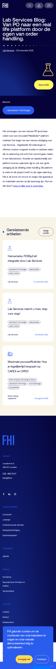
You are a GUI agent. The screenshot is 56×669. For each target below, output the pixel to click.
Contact (6, 456)
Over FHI (6, 604)
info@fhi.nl (7, 478)
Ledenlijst (6, 520)
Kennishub (7, 577)
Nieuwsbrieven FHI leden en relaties (14, 584)
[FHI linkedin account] (9, 494)
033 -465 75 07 (9, 474)
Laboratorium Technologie (18, 110)
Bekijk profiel (46, 232)
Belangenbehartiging (11, 530)
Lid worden (7, 515)
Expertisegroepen (10, 535)
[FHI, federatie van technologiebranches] (5, 5)
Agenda (6, 556)
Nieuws (6, 569)
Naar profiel (44, 85)
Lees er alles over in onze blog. (28, 186)
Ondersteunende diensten (13, 525)
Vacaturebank (8, 591)
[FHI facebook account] (4, 494)
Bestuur (6, 617)
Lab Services (8, 50)
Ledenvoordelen (10, 507)
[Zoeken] (30, 5)
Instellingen (42, 659)
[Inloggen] (39, 6)
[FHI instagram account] (15, 494)
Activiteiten (8, 548)
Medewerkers (8, 622)
